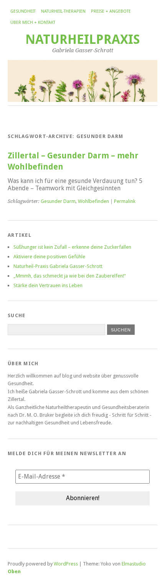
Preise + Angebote (111, 11)
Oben (14, 571)
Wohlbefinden (93, 201)
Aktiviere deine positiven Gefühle (49, 256)
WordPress (66, 564)
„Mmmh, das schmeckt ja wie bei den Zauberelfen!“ (69, 276)
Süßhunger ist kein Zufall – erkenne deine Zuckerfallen (72, 247)
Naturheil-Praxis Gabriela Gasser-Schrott (57, 266)
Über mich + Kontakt (32, 22)
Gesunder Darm (58, 201)
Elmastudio (134, 564)
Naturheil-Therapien (63, 11)
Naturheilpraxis (82, 39)
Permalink (124, 201)
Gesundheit (23, 11)
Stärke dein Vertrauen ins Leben (47, 285)
